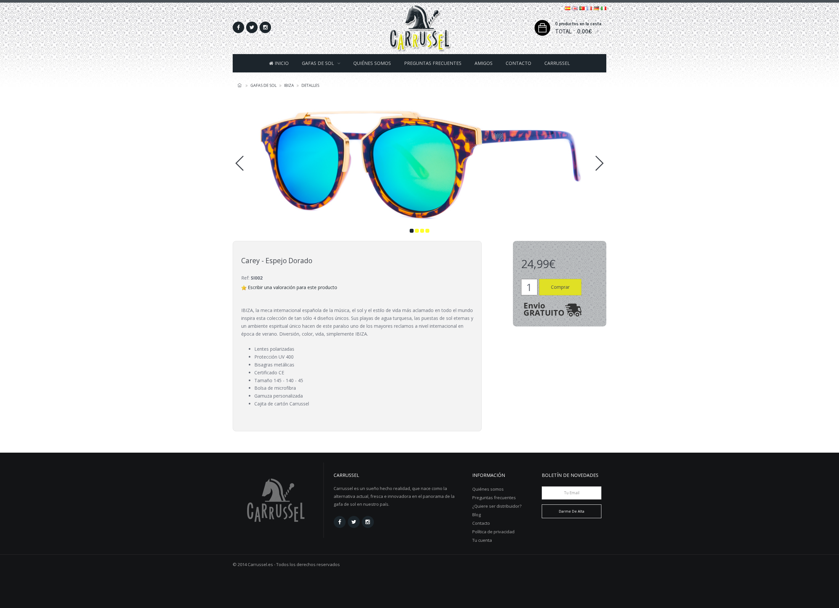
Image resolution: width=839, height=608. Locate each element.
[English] (574, 8)
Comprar (560, 287)
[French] (589, 8)
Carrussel (557, 63)
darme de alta (571, 511)
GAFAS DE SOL (318, 63)
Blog (476, 515)
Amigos (484, 63)
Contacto (518, 63)
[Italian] (603, 8)
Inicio (281, 63)
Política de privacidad (493, 532)
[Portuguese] (582, 8)
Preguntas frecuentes (432, 63)
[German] (596, 8)
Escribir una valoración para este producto (292, 287)
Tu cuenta (482, 540)
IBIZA (289, 85)
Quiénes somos (372, 63)
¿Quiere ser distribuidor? (496, 506)
